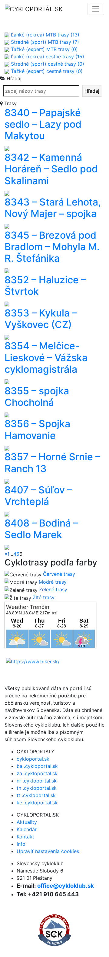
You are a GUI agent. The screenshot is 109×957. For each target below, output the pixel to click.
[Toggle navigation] (95, 9)
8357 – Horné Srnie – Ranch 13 (52, 462)
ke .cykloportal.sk (37, 803)
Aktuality (27, 822)
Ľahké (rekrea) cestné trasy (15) (46, 57)
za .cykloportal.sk (37, 773)
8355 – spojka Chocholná (37, 396)
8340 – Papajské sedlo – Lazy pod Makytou (43, 124)
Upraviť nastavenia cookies (48, 851)
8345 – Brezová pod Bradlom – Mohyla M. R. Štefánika (52, 246)
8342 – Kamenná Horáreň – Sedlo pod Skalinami (51, 169)
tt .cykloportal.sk (36, 795)
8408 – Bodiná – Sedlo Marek (41, 529)
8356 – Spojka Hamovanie (37, 429)
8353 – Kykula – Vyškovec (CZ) (41, 318)
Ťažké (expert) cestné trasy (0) (46, 71)
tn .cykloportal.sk (37, 788)
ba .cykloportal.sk (37, 766)
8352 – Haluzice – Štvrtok (45, 285)
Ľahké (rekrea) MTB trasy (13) (44, 35)
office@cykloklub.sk (65, 885)
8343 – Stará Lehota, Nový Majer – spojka (53, 207)
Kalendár (27, 829)
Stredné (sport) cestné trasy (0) (46, 64)
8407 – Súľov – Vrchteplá (38, 495)
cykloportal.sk (33, 759)
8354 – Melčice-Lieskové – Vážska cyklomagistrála (46, 357)
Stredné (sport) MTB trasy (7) (44, 42)
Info (21, 844)
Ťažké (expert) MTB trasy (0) (43, 49)
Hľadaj (91, 91)
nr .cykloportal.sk (37, 781)
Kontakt (25, 837)
